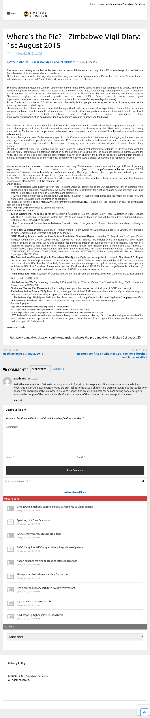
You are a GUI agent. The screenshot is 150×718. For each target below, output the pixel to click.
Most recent (11, 498)
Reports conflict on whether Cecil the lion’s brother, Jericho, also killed (112, 355)
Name (10, 457)
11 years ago (33, 379)
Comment (12, 426)
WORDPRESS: (40, 369)
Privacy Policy (16, 663)
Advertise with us (75, 492)
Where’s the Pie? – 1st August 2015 (44, 62)
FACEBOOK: (58, 369)
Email (81, 457)
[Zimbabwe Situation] (35, 17)
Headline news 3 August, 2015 (23, 353)
